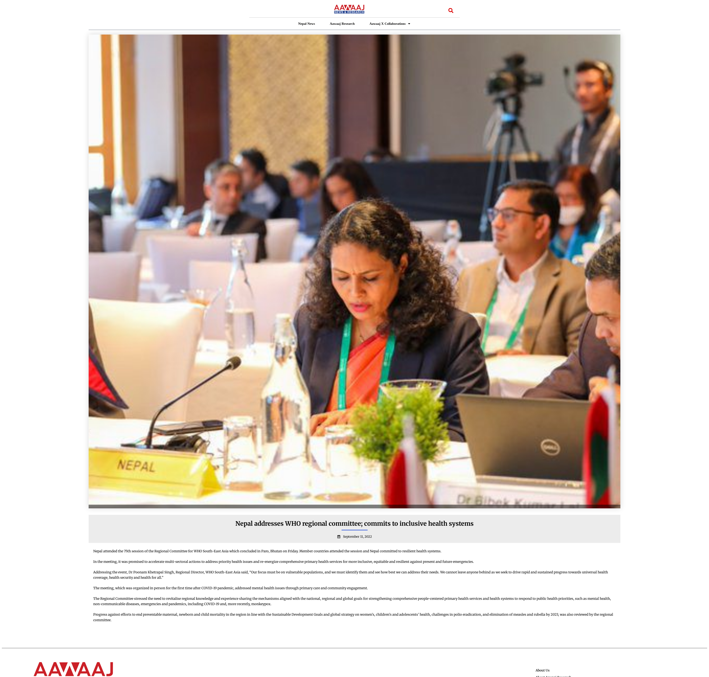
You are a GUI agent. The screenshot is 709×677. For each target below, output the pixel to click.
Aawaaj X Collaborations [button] (387, 23)
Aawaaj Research (342, 23)
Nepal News (306, 23)
